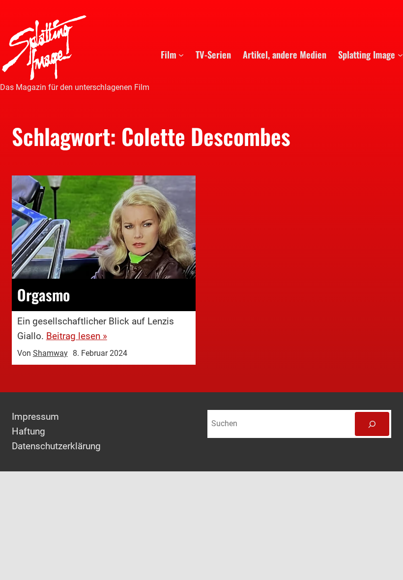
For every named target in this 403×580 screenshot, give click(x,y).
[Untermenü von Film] (181, 54)
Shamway (50, 353)
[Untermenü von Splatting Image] (400, 54)
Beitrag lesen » (76, 336)
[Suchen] (372, 424)
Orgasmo (43, 295)
